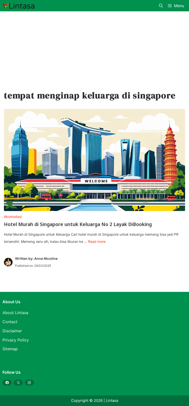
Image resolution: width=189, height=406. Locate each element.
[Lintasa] (18, 5)
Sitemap (10, 348)
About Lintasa (15, 312)
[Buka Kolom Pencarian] (161, 5)
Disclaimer (12, 330)
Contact (9, 321)
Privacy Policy (15, 339)
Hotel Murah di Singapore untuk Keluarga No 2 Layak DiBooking (78, 224)
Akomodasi (13, 216)
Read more (97, 241)
